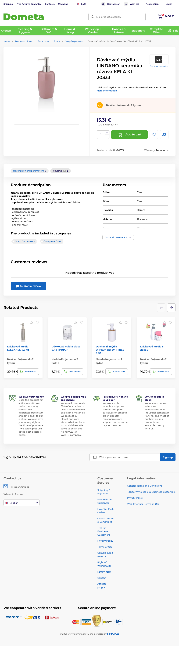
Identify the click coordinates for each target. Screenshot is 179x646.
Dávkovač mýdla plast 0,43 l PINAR (66, 348)
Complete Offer (53, 241)
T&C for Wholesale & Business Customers (151, 491)
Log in (169, 4)
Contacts (50, 4)
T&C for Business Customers (103, 531)
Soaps (57, 41)
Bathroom (43, 41)
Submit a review (30, 286)
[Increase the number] (107, 133)
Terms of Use (105, 546)
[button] (118, 237)
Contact (101, 577)
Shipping (8, 4)
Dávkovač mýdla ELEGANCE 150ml (18, 348)
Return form (104, 571)
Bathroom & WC (24, 41)
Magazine (63, 4)
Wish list (134, 4)
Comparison (113, 4)
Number (101, 135)
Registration (152, 4)
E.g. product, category (108, 16)
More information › (107, 90)
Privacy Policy (105, 540)
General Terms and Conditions (144, 485)
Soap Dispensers (74, 41)
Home (6, 41)
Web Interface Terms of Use (143, 504)
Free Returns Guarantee (28, 4)
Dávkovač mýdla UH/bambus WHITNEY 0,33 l (110, 349)
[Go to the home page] (23, 16)
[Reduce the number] (107, 137)
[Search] (92, 17)
